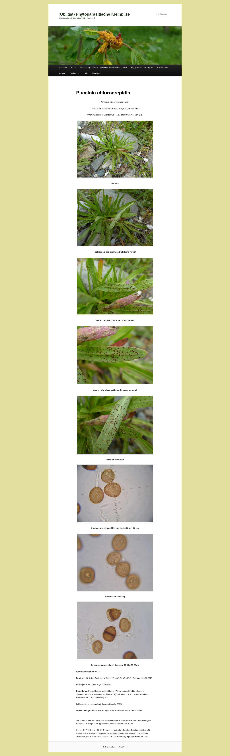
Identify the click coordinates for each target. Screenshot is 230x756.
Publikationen (74, 73)
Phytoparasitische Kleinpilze (142, 67)
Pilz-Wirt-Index (162, 67)
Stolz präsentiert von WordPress (115, 747)
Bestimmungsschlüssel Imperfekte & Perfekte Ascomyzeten (103, 67)
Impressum (96, 73)
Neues (73, 67)
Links (86, 73)
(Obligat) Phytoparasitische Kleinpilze (94, 14)
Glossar (62, 73)
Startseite (63, 67)
